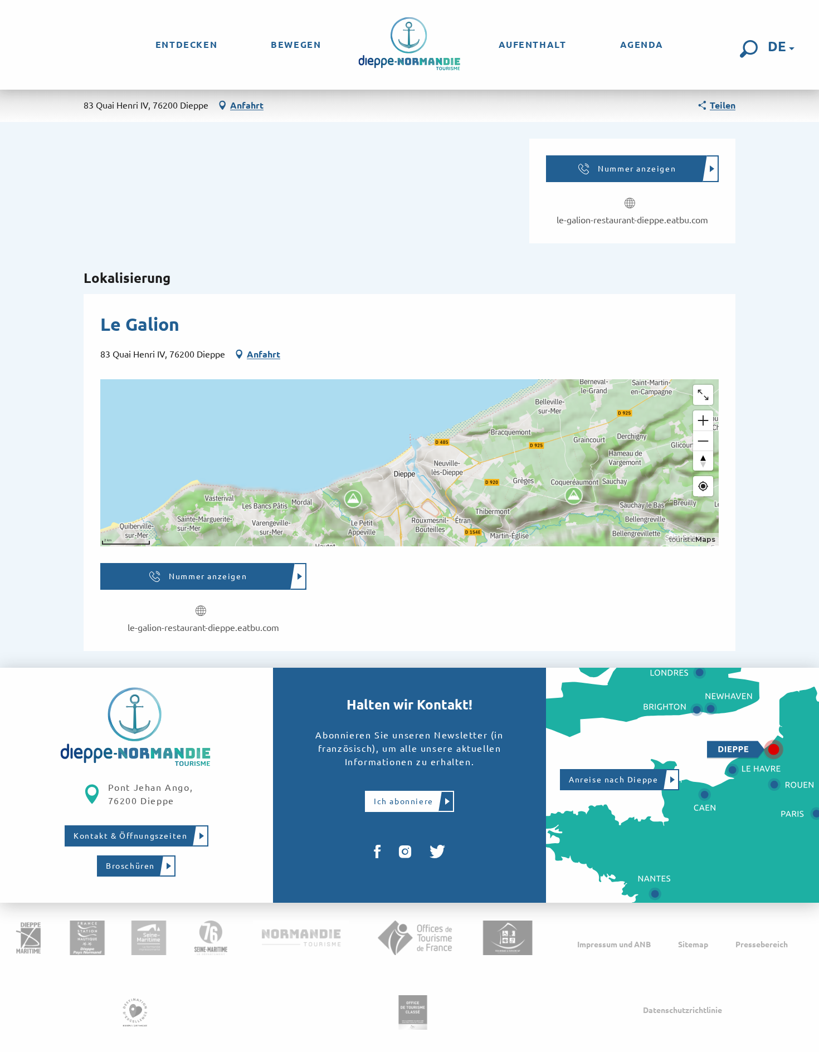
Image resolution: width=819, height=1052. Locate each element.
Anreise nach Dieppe (613, 779)
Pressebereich (761, 944)
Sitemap (693, 944)
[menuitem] (186, 44)
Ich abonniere (403, 801)
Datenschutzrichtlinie (682, 1010)
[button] (748, 49)
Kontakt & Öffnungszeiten (130, 835)
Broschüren (130, 866)
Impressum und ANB (614, 944)
